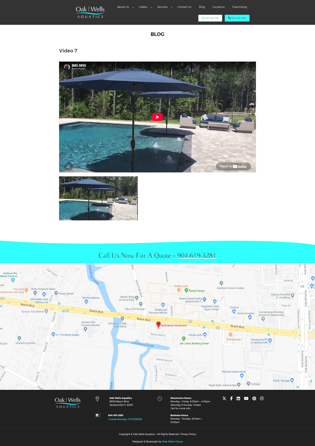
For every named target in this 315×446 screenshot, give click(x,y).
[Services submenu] (171, 7)
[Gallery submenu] (151, 7)
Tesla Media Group (172, 441)
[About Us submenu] (133, 7)
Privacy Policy (188, 434)
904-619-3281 (238, 18)
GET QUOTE (211, 18)
